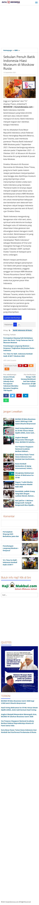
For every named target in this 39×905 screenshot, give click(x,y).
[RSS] (7, 369)
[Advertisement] (19, 26)
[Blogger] (31, 365)
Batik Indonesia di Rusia (22, 330)
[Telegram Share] (25, 395)
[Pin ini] (19, 395)
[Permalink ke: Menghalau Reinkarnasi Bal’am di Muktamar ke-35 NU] (8, 476)
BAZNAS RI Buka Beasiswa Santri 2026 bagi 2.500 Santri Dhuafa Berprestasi (25, 421)
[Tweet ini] (12, 395)
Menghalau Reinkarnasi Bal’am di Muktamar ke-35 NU (24, 475)
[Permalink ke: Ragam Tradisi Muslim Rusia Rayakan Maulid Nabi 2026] (8, 485)
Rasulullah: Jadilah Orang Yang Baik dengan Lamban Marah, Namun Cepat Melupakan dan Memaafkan (25, 495)
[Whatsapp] (6, 400)
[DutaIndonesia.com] (11, 2)
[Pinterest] (20, 365)
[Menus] (36, 2)
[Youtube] (25, 365)
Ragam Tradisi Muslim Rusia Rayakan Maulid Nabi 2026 (24, 484)
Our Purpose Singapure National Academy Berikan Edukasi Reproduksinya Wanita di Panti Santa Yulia (25, 451)
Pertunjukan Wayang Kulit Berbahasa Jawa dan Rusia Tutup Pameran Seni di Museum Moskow (18, 340)
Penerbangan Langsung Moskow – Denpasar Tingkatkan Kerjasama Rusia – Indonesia (19, 348)
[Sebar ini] (6, 395)
